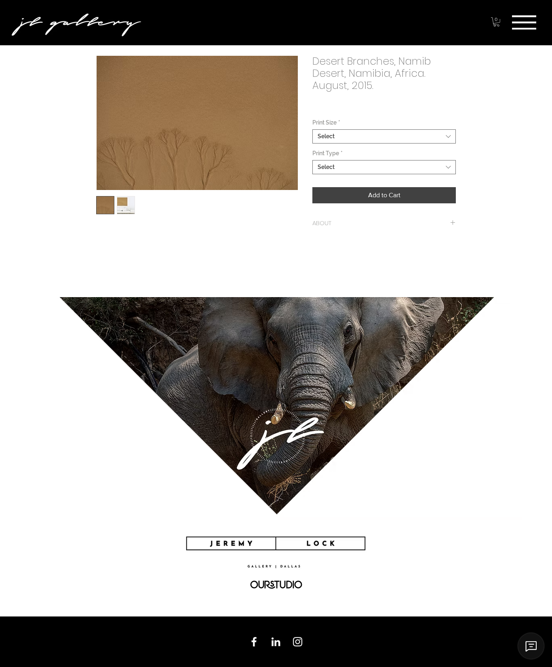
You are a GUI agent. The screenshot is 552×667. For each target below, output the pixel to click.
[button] (524, 22)
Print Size (326, 122)
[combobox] (384, 136)
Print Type (327, 153)
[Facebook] (254, 641)
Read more (110, 273)
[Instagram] (297, 641)
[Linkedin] (276, 641)
